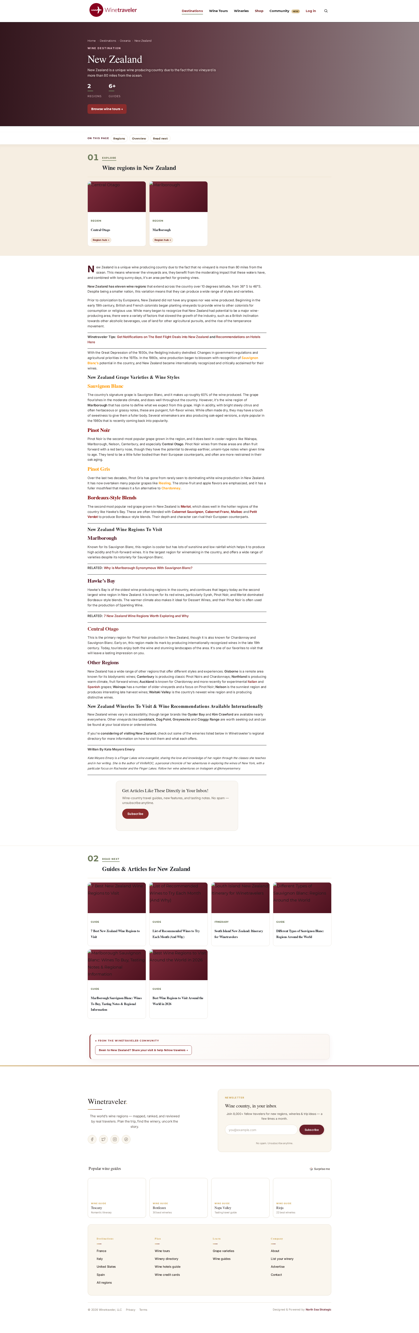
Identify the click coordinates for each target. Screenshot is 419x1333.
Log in (311, 11)
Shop (259, 11)
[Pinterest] (126, 1139)
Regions (119, 138)
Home (92, 40)
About (275, 1251)
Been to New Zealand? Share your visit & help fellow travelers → (143, 1050)
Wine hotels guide (167, 1266)
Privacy (130, 1309)
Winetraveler (108, 1101)
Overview (139, 138)
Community (284, 11)
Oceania (125, 40)
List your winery (282, 1259)
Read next (160, 138)
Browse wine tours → (107, 109)
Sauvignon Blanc (106, 386)
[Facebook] (92, 1139)
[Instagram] (114, 1139)
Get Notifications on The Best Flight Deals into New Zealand (163, 337)
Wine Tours (218, 11)
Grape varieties (223, 1251)
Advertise (278, 1266)
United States (106, 1266)
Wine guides (222, 1259)
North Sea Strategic (318, 1309)
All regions (104, 1282)
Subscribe (135, 814)
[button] (326, 10)
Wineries (241, 11)
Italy (100, 1259)
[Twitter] (103, 1139)
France (101, 1251)
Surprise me (319, 1169)
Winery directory (166, 1259)
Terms (143, 1309)
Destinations (192, 11)
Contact (276, 1274)
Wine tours (162, 1251)
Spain (101, 1274)
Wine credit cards (167, 1274)
